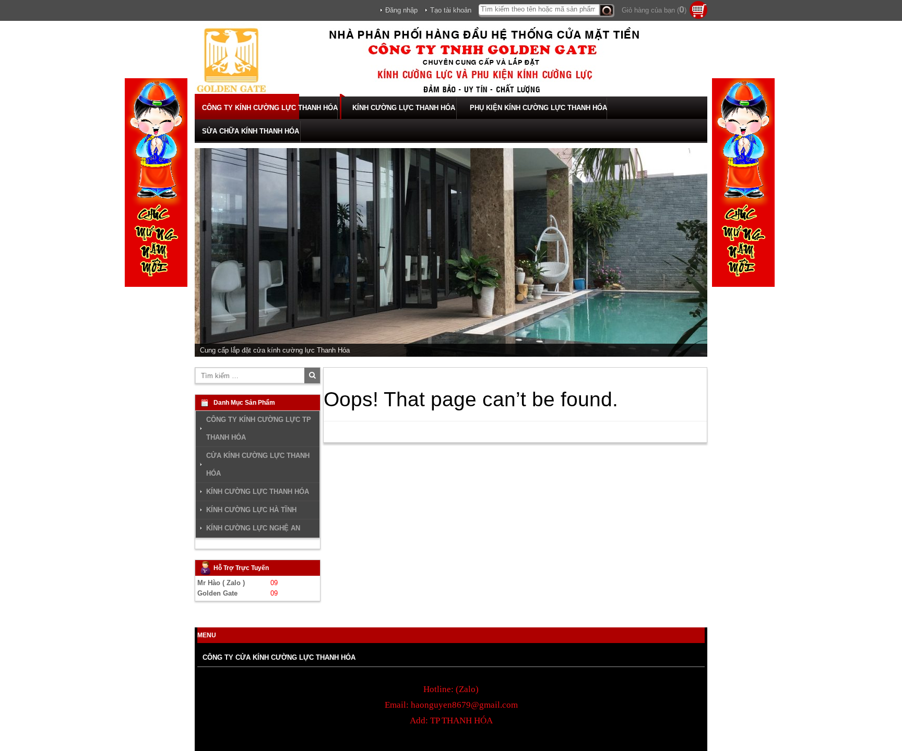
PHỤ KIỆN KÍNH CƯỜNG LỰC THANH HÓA (538, 108)
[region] (451, 252)
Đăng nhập (401, 10)
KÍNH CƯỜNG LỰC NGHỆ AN (253, 528)
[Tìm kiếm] (606, 10)
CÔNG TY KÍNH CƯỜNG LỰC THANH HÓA (270, 108)
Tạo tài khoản (450, 10)
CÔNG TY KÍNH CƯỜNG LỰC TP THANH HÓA (258, 428)
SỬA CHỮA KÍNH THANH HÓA (250, 131)
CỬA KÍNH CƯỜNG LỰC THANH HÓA (258, 464)
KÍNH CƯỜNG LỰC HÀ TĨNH (251, 510)
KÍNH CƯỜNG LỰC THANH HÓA (403, 108)
